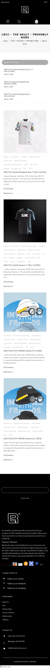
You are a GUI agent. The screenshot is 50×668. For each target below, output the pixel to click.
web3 (29, 262)
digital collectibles (20, 161)
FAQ (3, 605)
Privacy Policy (7, 609)
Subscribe (25, 498)
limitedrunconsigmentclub (13, 165)
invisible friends (17, 347)
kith (26, 347)
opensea (12, 258)
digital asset (8, 161)
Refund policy (7, 616)
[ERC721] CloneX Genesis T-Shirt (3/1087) (22, 265)
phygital (6, 169)
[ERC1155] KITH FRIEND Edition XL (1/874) (22, 438)
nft (43, 254)
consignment (36, 335)
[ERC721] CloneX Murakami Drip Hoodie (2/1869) (16, 83)
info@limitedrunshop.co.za (17, 648)
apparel (6, 157)
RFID (25, 169)
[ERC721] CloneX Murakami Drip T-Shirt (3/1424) (17, 95)
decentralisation (34, 157)
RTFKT (31, 169)
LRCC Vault (33, 165)
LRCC (26, 165)
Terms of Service (8, 613)
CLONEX (24, 157)
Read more (7, 193)
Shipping (5, 620)
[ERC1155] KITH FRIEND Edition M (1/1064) (23, 351)
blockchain (15, 157)
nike (5, 258)
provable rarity (16, 169)
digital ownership (9, 254)
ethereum (21, 254)
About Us (5, 602)
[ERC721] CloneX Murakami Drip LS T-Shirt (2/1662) (18, 70)
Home (5, 41)
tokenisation (21, 262)
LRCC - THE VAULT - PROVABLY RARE (25, 41)
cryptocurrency (22, 339)
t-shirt (12, 262)
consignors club (9, 339)
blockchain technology (29, 246)
